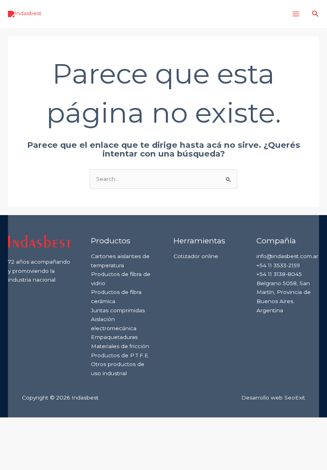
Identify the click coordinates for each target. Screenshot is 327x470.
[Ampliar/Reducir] (12, 423)
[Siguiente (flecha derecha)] (37, 435)
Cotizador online (195, 256)
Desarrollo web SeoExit (273, 397)
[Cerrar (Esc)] (88, 423)
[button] (315, 14)
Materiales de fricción (120, 346)
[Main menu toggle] (296, 14)
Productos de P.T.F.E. (120, 355)
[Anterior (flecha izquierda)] (12, 435)
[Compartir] (63, 423)
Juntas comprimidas (118, 310)
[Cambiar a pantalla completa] (37, 423)
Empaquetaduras (114, 337)
